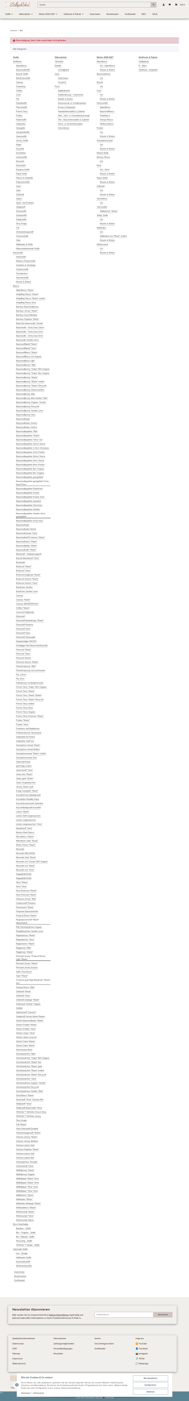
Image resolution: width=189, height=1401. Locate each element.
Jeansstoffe (21, 136)
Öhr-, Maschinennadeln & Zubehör (73, 119)
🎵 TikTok (140, 1358)
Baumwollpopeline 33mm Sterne (30, 456)
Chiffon (19, 90)
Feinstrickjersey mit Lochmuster (30, 670)
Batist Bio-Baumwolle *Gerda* (29, 323)
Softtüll (19, 1008)
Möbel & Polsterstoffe (25, 261)
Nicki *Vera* (21, 886)
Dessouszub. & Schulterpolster (72, 103)
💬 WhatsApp (142, 1363)
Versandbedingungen (62, 1348)
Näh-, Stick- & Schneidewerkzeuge (74, 115)
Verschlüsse (63, 128)
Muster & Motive (23, 282)
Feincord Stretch (23, 658)
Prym (57, 86)
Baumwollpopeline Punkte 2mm (30, 497)
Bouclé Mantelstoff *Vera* (27, 558)
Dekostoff (20, 616)
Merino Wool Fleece (25, 832)
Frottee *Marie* (23, 720)
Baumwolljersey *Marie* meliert (30, 381)
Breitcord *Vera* (23, 570)
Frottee (19, 115)
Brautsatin (20, 562)
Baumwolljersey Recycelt (27, 406)
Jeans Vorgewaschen (26, 782)
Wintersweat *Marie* (25, 1212)
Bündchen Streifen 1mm (27, 591)
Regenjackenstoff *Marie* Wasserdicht (27, 921)
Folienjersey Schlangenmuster (29, 683)
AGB (14, 1348)
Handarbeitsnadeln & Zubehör (71, 111)
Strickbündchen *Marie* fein (28, 1062)
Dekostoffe (18, 252)
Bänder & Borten (65, 99)
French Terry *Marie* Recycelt (29, 699)
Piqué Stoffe (21, 173)
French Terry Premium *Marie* (30, 716)
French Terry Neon (24, 708)
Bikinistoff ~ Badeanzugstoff (28, 554)
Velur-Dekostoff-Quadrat (27, 1128)
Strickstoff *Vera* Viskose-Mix (29, 1099)
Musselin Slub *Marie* (26, 857)
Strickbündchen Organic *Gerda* (31, 1083)
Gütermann (63, 78)
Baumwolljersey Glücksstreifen (30, 390)
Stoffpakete (144, 61)
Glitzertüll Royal (23, 762)
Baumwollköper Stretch (26, 423)
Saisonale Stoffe (20, 1249)
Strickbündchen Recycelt (27, 1087)
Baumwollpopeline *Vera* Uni (29, 439)
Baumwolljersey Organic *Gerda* (31, 402)
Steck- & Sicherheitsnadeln (70, 124)
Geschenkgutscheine (104, 1343)
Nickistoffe (21, 165)
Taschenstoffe (22, 277)
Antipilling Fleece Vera (26, 302)
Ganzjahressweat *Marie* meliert (31, 753)
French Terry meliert (25, 703)
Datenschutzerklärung (58, 1315)
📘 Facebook (142, 1348)
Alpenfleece (21, 65)
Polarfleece (105, 115)
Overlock (62, 82)
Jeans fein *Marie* (24, 774)
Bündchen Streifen (24, 587)
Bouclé (100, 82)
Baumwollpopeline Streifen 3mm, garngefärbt (31, 515)
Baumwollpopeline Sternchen (29, 505)
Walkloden (101, 228)
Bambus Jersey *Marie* (27, 311)
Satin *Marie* (22, 976)
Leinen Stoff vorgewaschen (28, 816)
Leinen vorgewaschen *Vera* (29, 824)
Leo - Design (22, 1253)
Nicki (99, 165)
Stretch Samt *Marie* (25, 1041)
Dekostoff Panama (24, 624)
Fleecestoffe (21, 107)
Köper (18, 144)
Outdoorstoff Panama (25, 903)
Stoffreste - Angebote (148, 70)
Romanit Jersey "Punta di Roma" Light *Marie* (31, 957)
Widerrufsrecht (19, 1363)
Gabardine (20, 124)
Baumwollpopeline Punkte (27, 493)
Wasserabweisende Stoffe (28, 248)
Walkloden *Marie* (24, 1199)
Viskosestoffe (22, 236)
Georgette (20, 128)
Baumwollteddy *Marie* (26, 545)
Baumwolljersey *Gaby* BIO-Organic (33, 369)
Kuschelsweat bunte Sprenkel (29, 803)
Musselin (20, 161)
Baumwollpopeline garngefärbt (29, 477)
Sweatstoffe (21, 215)
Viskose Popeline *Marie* (27, 1149)
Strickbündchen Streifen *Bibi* (29, 1091)
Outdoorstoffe (22, 269)
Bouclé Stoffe (22, 74)
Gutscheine (19, 1272)
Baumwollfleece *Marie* (27, 352)
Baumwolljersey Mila (25, 394)
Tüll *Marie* (21, 1124)
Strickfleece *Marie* (25, 1095)
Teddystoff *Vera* (24, 1103)
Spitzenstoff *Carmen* (26, 1012)
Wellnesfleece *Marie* (26, 1207)
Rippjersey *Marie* (24, 952)
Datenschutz (38, 1393)
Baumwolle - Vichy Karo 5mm (29, 336)
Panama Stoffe (22, 169)
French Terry (22, 111)
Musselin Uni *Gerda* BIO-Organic (32, 861)
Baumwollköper (23, 419)
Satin (18, 190)
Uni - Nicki (104, 169)
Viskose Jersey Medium (27, 1141)
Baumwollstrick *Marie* (26, 541)
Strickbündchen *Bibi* (26, 1054)
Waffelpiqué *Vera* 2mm (27, 1187)
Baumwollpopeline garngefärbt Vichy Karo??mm (32, 483)
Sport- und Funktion (25, 203)
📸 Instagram (142, 1353)
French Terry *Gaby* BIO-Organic (31, 687)
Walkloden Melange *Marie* (28, 1203)
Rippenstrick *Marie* (25, 943)
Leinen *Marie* (22, 811)
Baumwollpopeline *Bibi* (27, 431)
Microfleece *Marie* (25, 836)
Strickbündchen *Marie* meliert (30, 1070)
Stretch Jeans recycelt (26, 1037)
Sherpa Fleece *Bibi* (25, 987)
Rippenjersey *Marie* (25, 935)
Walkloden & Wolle (24, 244)
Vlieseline (59, 61)
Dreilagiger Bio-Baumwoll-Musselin (32, 645)
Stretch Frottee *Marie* (26, 1024)
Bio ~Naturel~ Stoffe (25, 1236)
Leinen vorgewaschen (26, 820)
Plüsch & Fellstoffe (24, 178)
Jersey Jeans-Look (24, 786)
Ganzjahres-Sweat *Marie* (28, 745)
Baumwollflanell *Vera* (26, 348)
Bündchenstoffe (23, 78)
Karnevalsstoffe (23, 1261)
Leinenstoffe (21, 157)
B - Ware (143, 65)
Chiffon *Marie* (23, 608)
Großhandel (19, 1280)
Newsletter (58, 1353)
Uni (101, 78)
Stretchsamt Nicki (24, 1049)
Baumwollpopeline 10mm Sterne (30, 444)
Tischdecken (22, 273)
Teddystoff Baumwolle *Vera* (29, 1108)
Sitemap (16, 1353)
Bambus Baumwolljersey (27, 306)
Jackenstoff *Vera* (24, 770)
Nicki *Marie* (22, 882)
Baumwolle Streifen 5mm (27, 340)
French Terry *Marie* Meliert (29, 695)
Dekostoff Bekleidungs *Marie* (30, 620)
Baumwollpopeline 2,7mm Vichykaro (32, 448)
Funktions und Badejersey (28, 728)
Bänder (58, 65)
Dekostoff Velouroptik (25, 637)
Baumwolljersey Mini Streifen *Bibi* (32, 398)
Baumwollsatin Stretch (26, 529)
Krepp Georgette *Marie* (27, 791)
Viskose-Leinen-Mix (25, 1157)
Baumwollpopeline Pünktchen (29, 488)
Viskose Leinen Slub (25, 1145)
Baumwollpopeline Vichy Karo (29, 521)
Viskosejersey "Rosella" (27, 1162)
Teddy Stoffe (102, 215)
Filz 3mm (20, 678)
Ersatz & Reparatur (66, 107)
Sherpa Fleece (106, 119)
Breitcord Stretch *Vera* (27, 583)
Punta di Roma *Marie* (26, 915)
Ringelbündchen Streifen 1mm (29, 931)
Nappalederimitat (23, 874)
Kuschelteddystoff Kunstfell (28, 807)
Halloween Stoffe (23, 1257)
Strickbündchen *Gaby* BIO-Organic (32, 1058)
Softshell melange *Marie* (27, 1000)
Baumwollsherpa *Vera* (26, 533)
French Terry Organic (25, 712)
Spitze (19, 198)
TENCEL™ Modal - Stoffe (27, 1245)
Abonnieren (163, 1315)
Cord (18, 95)
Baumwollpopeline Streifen (28, 509)
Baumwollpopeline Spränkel (28, 501)
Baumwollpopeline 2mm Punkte (30, 452)
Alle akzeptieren (150, 1378)
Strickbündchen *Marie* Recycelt (31, 1074)
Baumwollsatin (22, 525)
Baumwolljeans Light (25, 360)
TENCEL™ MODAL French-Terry (31, 1112)
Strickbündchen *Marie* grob (29, 1066)
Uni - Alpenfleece (107, 65)
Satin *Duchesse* (24, 971)
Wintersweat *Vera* (25, 1216)
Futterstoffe (21, 119)
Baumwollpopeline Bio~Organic (30, 469)
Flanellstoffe (21, 103)
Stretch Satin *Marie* (25, 1045)
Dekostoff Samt (23, 629)
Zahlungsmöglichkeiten (63, 1343)
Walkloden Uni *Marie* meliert (113, 236)
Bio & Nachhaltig (20, 1224)
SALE (154, 14)
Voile (18, 240)
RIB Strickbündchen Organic (29, 927)
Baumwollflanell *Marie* (26, 344)
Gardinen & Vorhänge (25, 265)
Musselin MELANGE (25, 853)
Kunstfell (20, 149)
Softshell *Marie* (23, 991)
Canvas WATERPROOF (27, 604)
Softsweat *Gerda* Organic (28, 1004)
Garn (57, 74)
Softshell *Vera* (23, 995)
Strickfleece (102, 198)
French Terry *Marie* (25, 691)
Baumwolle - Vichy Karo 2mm (29, 331)
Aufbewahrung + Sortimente (70, 95)
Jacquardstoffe (22, 132)
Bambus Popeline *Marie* (27, 319)
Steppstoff (20, 207)
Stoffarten (17, 61)
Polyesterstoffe (23, 182)
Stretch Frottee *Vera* (26, 1029)
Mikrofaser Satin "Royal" (27, 841)
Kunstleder (21, 153)
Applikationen (64, 90)
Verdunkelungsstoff (24, 232)
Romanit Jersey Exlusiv (27, 967)
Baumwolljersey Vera (25, 415)
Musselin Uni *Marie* (25, 865)
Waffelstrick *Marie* (25, 1195)
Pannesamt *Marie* (25, 907)
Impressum (25, 1393)
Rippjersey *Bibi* (23, 948)
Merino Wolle (102, 153)
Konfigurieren (150, 1385)
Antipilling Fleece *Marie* (27, 294)
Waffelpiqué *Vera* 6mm (27, 1191)
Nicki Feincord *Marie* (26, 895)
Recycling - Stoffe (24, 1241)
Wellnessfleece (107, 124)
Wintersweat (102, 244)
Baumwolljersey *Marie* (27, 377)
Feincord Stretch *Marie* (27, 662)
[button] (164, 4)
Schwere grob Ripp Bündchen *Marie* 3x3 (33, 981)
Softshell (20, 194)
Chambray (21, 86)
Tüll (17, 228)
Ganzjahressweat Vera (26, 757)
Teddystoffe (21, 219)
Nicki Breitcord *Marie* (26, 890)
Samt (18, 186)
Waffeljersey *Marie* (25, 1170)
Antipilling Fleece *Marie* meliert (30, 298)
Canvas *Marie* (23, 599)
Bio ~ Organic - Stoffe (26, 1232)
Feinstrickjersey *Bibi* (26, 666)
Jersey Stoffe (22, 140)
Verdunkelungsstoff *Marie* (28, 1133)
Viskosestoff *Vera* (25, 1166)
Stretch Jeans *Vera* (25, 1033)
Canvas (19, 82)
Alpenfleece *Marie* (25, 290)
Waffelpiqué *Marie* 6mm (27, 1182)
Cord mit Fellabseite (25, 612)
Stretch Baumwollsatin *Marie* (30, 1020)
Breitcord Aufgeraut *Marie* (28, 575)
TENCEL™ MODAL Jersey (28, 1116)
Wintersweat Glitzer (25, 1220)
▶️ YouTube (141, 1343)
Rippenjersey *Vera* (25, 939)
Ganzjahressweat (105, 140)
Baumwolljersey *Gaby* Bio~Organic (33, 373)
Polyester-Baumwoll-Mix (27, 911)
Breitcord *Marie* (24, 566)
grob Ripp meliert (23, 766)
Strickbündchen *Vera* (26, 1079)
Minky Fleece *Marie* (26, 845)
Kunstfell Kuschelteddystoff (28, 795)
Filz (17, 99)
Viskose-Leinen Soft (25, 1153)
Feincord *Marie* (23, 649)
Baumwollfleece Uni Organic (29, 356)
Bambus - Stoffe (23, 1228)
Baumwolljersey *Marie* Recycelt (31, 385)
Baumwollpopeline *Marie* (28, 435)
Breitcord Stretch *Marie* (27, 579)
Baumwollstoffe (23, 70)
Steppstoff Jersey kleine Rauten (30, 1016)
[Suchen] (153, 4)
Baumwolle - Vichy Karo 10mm (30, 327)
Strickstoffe (21, 211)
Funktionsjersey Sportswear (28, 732)
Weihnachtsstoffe (24, 1266)
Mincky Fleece (103, 157)
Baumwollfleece (107, 111)
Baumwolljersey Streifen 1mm (29, 410)
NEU (144, 14)
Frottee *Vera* (22, 724)
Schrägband (63, 70)
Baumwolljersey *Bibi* (26, 365)
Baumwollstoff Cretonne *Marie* (30, 537)
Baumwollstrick (104, 74)
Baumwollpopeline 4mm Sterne (30, 460)
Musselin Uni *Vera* (25, 870)
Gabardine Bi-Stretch (25, 737)
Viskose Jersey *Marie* (26, 1137)
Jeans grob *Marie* (24, 778)
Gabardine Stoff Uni (25, 741)
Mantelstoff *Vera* (24, 828)
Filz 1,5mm (21, 674)
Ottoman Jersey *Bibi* (26, 899)
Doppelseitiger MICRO (26, 641)
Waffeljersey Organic (25, 1174)
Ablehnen (150, 1392)
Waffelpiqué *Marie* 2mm (27, 1178)
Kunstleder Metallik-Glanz (27, 799)
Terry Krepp (21, 223)
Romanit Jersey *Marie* (27, 963)
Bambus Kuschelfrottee (26, 315)
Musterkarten (20, 1276)
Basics (16, 286)
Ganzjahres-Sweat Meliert (28, 749)
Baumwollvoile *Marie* (26, 550)
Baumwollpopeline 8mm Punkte (30, 464)
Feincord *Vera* (23, 653)
